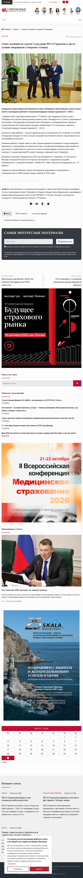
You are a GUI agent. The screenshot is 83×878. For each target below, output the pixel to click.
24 (8, 754)
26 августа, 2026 (16, 828)
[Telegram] (48, 203)
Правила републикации (27, 874)
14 (53, 745)
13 (42, 745)
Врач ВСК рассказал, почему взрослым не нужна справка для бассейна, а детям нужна (39, 433)
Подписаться (65, 241)
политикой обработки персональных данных (55, 247)
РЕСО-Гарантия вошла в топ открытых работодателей (16, 798)
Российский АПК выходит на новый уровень (24, 590)
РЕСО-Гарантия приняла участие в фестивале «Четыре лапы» (61, 798)
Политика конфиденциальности (52, 874)
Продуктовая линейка (52, 793)
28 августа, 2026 (16, 793)
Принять (39, 869)
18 (20, 750)
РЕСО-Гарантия (21, 214)
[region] (28, 855)
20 (42, 750)
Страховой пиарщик (39, 214)
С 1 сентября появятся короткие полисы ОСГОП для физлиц (27, 426)
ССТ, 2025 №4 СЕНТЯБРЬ (12, 601)
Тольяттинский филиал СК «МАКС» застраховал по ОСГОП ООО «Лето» (32, 400)
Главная (7, 29)
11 (20, 745)
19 (31, 750)
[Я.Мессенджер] (31, 203)
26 (31, 754)
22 (65, 750)
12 (31, 745)
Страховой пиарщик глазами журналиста (19, 220)
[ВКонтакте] (36, 203)
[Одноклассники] (42, 203)
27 (42, 754)
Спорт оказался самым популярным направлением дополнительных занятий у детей (38, 418)
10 (8, 745)
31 (8, 758)
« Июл (4, 762)
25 (20, 754)
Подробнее (12, 864)
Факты (16, 29)
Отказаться (18, 869)
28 (53, 754)
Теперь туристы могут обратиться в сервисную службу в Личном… (20, 833)
